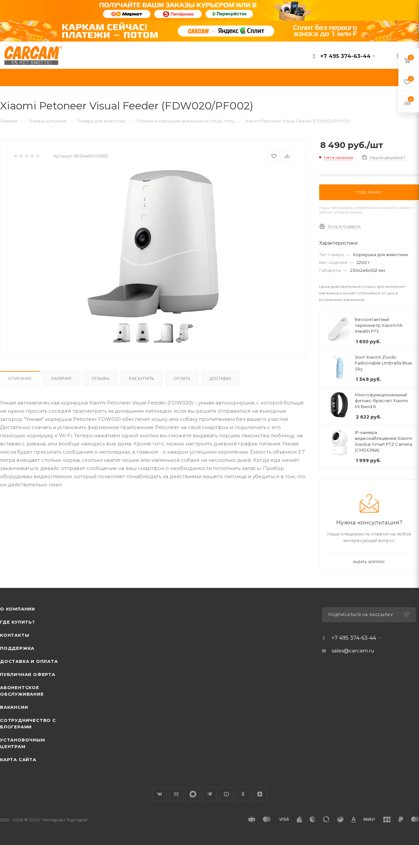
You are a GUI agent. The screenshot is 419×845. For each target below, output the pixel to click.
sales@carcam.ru (353, 651)
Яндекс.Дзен (260, 794)
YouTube (226, 794)
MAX (193, 794)
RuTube (176, 794)
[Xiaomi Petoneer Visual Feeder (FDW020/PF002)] (153, 243)
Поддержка (17, 648)
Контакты (14, 635)
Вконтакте (160, 794)
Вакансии (14, 707)
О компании (17, 608)
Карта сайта (18, 759)
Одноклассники (243, 794)
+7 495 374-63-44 (345, 56)
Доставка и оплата (29, 661)
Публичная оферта (27, 674)
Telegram (210, 794)
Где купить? (17, 622)
